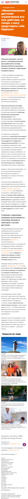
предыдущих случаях (14, 266)
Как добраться (5, 442)
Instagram (4, 478)
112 (16, 454)
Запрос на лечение (6, 464)
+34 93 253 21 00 (14, 444)
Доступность (5, 498)
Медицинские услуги (7, 459)
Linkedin (3, 480)
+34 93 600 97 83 (13, 450)
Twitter (3, 475)
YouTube (3, 481)
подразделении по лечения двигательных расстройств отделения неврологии (13, 95)
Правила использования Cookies (10, 497)
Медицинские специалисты (9, 473)
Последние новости (9, 7)
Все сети (3, 483)
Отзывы (3, 40)
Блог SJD (3, 486)
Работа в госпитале (7, 467)
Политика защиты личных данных (11, 495)
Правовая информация (8, 494)
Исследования (5, 468)
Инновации (4, 470)
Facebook (4, 477)
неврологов (14, 239)
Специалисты (5, 461)
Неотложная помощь (7, 462)
